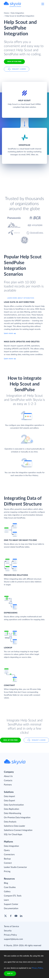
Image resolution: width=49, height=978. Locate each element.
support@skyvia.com (13, 939)
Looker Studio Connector (15, 867)
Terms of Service (11, 926)
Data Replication (11, 809)
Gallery (7, 891)
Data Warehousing (12, 813)
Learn (6, 900)
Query (7, 850)
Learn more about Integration (20, 298)
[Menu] (42, 4)
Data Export (9, 801)
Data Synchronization (14, 805)
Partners (8, 785)
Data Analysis (10, 822)
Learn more (8, 333)
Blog (6, 883)
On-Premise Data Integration (17, 817)
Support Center (11, 904)
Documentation (11, 908)
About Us (8, 776)
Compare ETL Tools (12, 896)
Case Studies (10, 887)
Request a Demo (19, 69)
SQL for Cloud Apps (13, 834)
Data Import (9, 796)
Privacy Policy (10, 935)
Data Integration (17, 13)
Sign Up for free (14, 61)
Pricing (7, 871)
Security (7, 931)
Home (6, 13)
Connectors (9, 854)
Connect (8, 863)
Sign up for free (10, 740)
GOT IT (10, 973)
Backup (7, 859)
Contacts (8, 780)
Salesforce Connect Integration (18, 830)
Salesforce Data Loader (14, 826)
